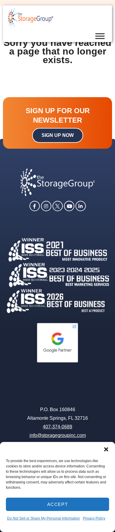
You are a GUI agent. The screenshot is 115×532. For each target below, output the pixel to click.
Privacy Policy (94, 518)
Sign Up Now (58, 135)
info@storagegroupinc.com (57, 435)
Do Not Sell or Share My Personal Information (43, 518)
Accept (57, 504)
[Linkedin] (80, 205)
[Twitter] (57, 205)
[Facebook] (34, 205)
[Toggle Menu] (100, 36)
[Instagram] (46, 205)
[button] (106, 449)
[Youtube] (69, 205)
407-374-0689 (57, 426)
